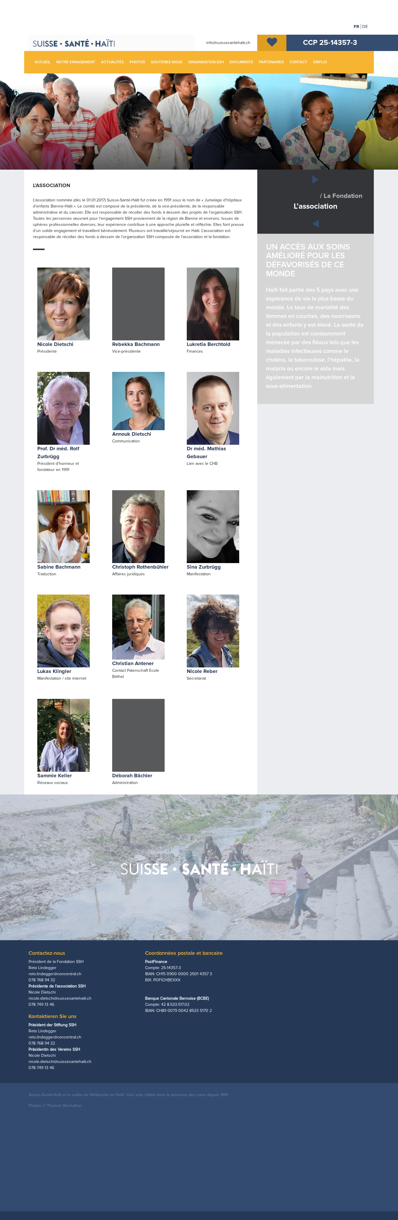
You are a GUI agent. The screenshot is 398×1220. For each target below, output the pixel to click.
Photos (137, 62)
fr (356, 26)
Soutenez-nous (166, 62)
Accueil (42, 62)
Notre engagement (75, 62)
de (365, 26)
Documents (241, 62)
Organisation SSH (206, 62)
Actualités (112, 62)
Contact (298, 62)
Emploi (320, 62)
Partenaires (271, 62)
